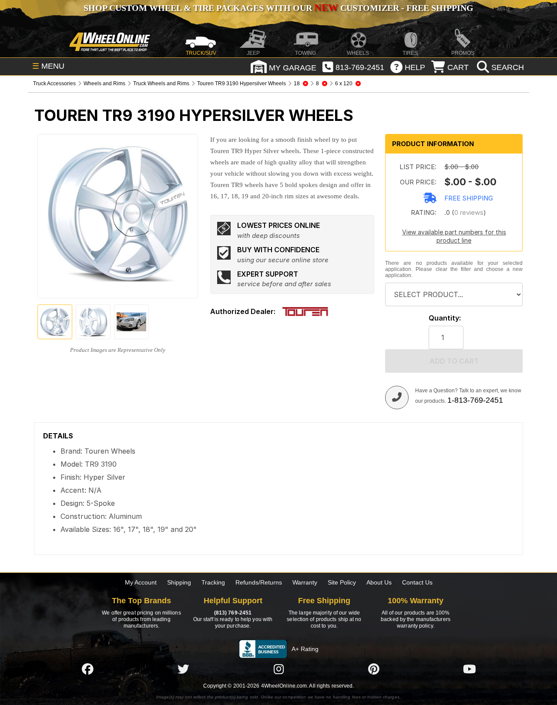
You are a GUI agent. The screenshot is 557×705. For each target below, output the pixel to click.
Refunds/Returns (258, 582)
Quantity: (445, 318)
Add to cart (454, 361)
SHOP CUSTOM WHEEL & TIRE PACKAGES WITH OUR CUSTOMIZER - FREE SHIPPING (278, 8)
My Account (141, 582)
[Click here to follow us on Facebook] (87, 669)
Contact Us (417, 582)
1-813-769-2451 (475, 400)
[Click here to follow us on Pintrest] (374, 669)
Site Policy (342, 582)
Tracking (213, 582)
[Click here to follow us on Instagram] (278, 669)
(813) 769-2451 (233, 613)
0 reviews (468, 212)
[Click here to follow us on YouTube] (469, 669)
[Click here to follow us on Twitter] (183, 669)
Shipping (179, 582)
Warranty (304, 582)
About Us (379, 582)
